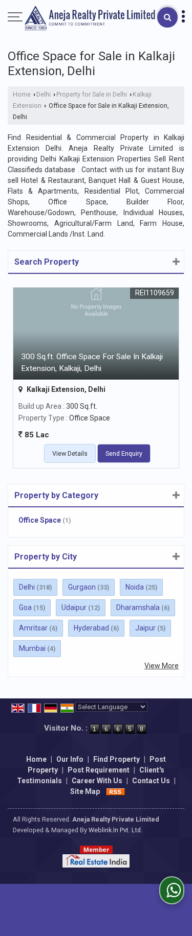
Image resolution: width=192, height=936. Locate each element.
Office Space (39, 520)
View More (161, 666)
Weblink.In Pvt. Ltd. (115, 830)
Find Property (116, 759)
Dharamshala (138, 607)
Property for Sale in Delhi (91, 94)
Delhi (43, 94)
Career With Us (97, 781)
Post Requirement (99, 770)
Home (22, 94)
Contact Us (151, 781)
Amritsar (33, 628)
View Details (70, 453)
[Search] (167, 17)
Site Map (85, 791)
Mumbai (32, 648)
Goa (25, 607)
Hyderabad (91, 628)
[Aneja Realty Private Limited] (90, 19)
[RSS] (115, 791)
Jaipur (145, 628)
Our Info (69, 759)
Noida (134, 587)
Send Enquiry (123, 453)
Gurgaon (82, 587)
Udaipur (74, 607)
